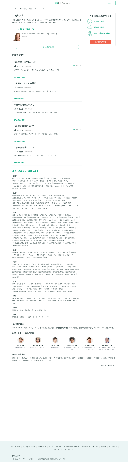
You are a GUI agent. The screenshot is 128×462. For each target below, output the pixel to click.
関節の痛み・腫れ (59, 195)
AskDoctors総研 (27, 459)
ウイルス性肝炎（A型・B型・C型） (64, 183)
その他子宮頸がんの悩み (57, 235)
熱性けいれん (39, 274)
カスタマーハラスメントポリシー (64, 449)
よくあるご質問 (15, 447)
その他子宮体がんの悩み (20, 238)
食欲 (54, 220)
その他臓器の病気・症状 (20, 243)
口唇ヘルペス (56, 203)
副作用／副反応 (32, 289)
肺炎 (13, 284)
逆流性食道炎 (33, 200)
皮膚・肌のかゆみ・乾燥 (67, 284)
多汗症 (30, 252)
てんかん (32, 255)
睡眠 (59, 222)
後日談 (45, 208)
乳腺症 (25, 267)
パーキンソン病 (48, 284)
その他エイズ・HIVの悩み (54, 233)
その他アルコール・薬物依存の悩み (63, 230)
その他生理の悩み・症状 (56, 240)
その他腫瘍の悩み (70, 238)
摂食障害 (71, 228)
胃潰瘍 (49, 181)
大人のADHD (70, 186)
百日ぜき (45, 286)
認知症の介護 (16, 272)
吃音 (25, 200)
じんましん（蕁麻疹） (42, 222)
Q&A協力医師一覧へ (108, 365)
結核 (63, 200)
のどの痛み (15, 277)
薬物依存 (15, 310)
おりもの (23, 188)
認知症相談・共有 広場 (55, 269)
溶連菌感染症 (29, 310)
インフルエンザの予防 (44, 183)
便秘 (64, 291)
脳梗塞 (67, 274)
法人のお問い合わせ (29, 447)
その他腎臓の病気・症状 (39, 240)
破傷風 (31, 284)
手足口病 (65, 252)
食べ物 (36, 252)
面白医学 (15, 188)
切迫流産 (23, 230)
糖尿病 (43, 255)
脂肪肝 (71, 217)
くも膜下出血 (47, 200)
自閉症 (66, 220)
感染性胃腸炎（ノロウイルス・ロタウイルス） (27, 198)
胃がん (66, 181)
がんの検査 (66, 198)
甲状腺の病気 (67, 203)
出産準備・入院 (32, 220)
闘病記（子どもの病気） (67, 255)
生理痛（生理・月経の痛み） (21, 228)
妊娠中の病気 (27, 269)
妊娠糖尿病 (36, 269)
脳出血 (73, 274)
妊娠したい (51, 267)
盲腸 (13, 303)
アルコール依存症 (64, 178)
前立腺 (41, 230)
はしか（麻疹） (22, 284)
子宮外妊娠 (26, 215)
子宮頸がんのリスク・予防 (50, 217)
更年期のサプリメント (46, 205)
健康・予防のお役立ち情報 (20, 203)
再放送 (19, 215)
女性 (72, 220)
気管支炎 (74, 198)
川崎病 (44, 195)
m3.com (101, 328)
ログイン (111, 3)
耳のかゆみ (42, 301)
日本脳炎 (27, 264)
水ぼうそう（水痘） (39, 298)
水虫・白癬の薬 (74, 298)
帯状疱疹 (15, 252)
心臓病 (60, 220)
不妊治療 (54, 289)
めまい (75, 301)
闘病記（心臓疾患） (18, 257)
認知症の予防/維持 (18, 274)
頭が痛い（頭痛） (37, 178)
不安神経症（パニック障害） (68, 286)
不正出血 (46, 289)
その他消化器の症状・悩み (20, 240)
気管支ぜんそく (17, 200)
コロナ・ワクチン (30, 208)
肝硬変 (50, 195)
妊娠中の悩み (16, 269)
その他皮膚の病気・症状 (37, 243)
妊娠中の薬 (29, 274)
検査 (32, 203)
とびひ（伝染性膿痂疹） (34, 257)
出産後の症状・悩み (18, 220)
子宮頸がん (43, 215)
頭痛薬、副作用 (74, 222)
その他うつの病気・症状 (36, 233)
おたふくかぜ (59, 186)
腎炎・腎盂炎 (28, 222)
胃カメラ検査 (57, 181)
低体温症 (24, 255)
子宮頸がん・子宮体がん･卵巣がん (60, 215)
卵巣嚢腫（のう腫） (18, 317)
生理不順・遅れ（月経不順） (58, 228)
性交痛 (38, 225)
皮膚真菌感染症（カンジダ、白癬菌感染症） (26, 286)
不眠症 (61, 289)
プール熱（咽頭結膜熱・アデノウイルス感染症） (27, 291)
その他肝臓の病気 (69, 233)
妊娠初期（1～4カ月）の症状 (66, 267)
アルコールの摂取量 (18, 181)
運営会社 (103, 447)
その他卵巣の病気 (68, 243)
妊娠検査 (43, 267)
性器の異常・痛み (18, 225)
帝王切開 (73, 252)
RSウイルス (16, 178)
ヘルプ (51, 447)
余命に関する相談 (40, 310)
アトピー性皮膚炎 (51, 178)
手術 (77, 217)
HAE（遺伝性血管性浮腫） (36, 186)
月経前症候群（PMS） (43, 203)
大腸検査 (52, 252)
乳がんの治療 (16, 267)
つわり (59, 252)
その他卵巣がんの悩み (54, 243)
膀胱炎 (70, 291)
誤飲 (39, 208)
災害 (13, 215)
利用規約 (58, 447)
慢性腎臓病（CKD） (18, 298)
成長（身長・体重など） (50, 225)
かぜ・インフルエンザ (33, 195)
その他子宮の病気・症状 (37, 238)
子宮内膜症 (63, 217)
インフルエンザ (30, 183)
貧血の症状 (53, 286)
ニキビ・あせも (17, 264)
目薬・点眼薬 (52, 301)
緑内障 (29, 317)
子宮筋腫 (35, 215)
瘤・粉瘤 (20, 208)
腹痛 (40, 289)
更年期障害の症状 (18, 205)
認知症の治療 (70, 272)
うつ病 (23, 186)
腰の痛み (57, 205)
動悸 (45, 257)
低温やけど (15, 255)
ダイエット (43, 252)
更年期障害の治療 (31, 205)
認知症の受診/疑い (58, 272)
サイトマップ (113, 447)
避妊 (56, 284)
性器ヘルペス (30, 225)
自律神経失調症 (17, 222)
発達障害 (38, 284)
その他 (48, 230)
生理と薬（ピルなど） (40, 228)
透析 (38, 255)
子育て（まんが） (74, 205)
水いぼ (29, 298)
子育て (64, 205)
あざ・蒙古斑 (26, 178)
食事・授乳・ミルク (45, 220)
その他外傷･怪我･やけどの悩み (22, 235)
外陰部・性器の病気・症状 (52, 198)
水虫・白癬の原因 (18, 301)
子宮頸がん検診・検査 (19, 217)
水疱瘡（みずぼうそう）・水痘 (57, 298)
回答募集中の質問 (18, 195)
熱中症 (48, 274)
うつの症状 (15, 186)
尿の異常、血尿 (34, 267)
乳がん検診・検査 (43, 264)
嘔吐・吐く (49, 186)
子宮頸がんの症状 (34, 217)
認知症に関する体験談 (72, 269)
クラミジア (56, 200)
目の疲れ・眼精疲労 (64, 301)
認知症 (44, 269)
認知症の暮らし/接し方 (30, 272)
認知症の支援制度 (45, 272)
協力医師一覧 (42, 447)
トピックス (16, 459)
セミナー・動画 (32, 230)
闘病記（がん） (52, 255)
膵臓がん (53, 222)
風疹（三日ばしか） (18, 289)
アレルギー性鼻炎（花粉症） (36, 181)
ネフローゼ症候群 (57, 274)
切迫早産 (15, 230)
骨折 (13, 208)
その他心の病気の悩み (41, 235)
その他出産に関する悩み (55, 238)
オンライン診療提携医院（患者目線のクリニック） (50, 459)
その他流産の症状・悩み (20, 245)
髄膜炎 (65, 222)
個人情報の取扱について (71, 447)
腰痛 (21, 310)
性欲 (68, 225)
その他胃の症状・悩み (19, 233)
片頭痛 (59, 291)
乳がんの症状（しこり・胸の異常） (62, 264)
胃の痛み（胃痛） (18, 183)
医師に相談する (100, 42)
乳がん (34, 264)
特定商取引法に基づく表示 (90, 447)
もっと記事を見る (48, 47)
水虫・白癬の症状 (31, 301)
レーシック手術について (41, 317)
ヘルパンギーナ (50, 291)
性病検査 (62, 225)
